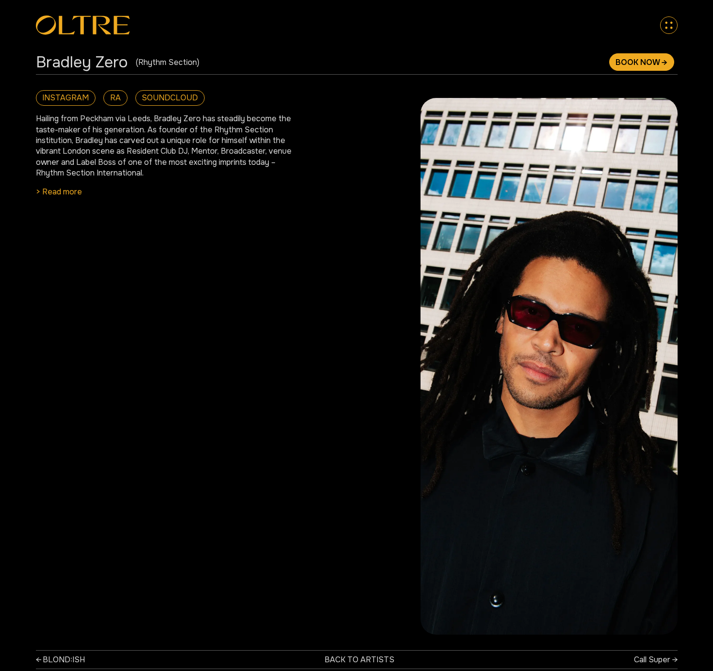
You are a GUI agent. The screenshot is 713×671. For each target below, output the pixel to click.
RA (115, 98)
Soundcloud (170, 98)
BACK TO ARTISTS (359, 660)
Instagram (65, 98)
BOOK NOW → (641, 62)
